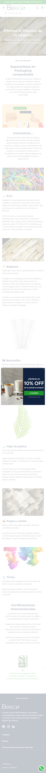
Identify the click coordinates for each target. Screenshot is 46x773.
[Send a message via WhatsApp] (41, 768)
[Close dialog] (43, 369)
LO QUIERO (34, 393)
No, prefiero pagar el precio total (34, 397)
